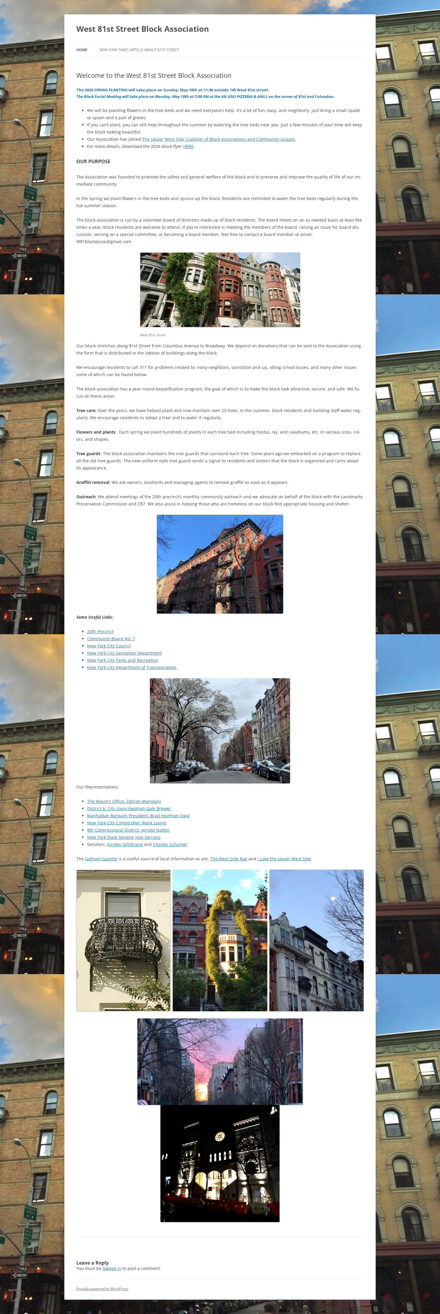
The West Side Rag (228, 859)
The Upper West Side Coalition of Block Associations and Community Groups (218, 139)
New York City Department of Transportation (132, 667)
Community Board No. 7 (111, 638)
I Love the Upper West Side (284, 859)
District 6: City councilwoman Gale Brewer (129, 808)
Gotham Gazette (101, 859)
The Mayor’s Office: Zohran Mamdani (124, 801)
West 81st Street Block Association (142, 28)
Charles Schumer (170, 844)
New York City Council (109, 646)
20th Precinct (100, 631)
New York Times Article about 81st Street (139, 49)
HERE (188, 146)
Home (81, 49)
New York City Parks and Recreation (122, 660)
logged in (112, 1268)
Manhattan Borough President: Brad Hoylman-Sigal (138, 815)
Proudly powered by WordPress (102, 1288)
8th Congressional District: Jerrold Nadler (128, 830)
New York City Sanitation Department (124, 653)
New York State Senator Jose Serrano (123, 837)
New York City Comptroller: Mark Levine (126, 823)
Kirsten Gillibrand (125, 844)
